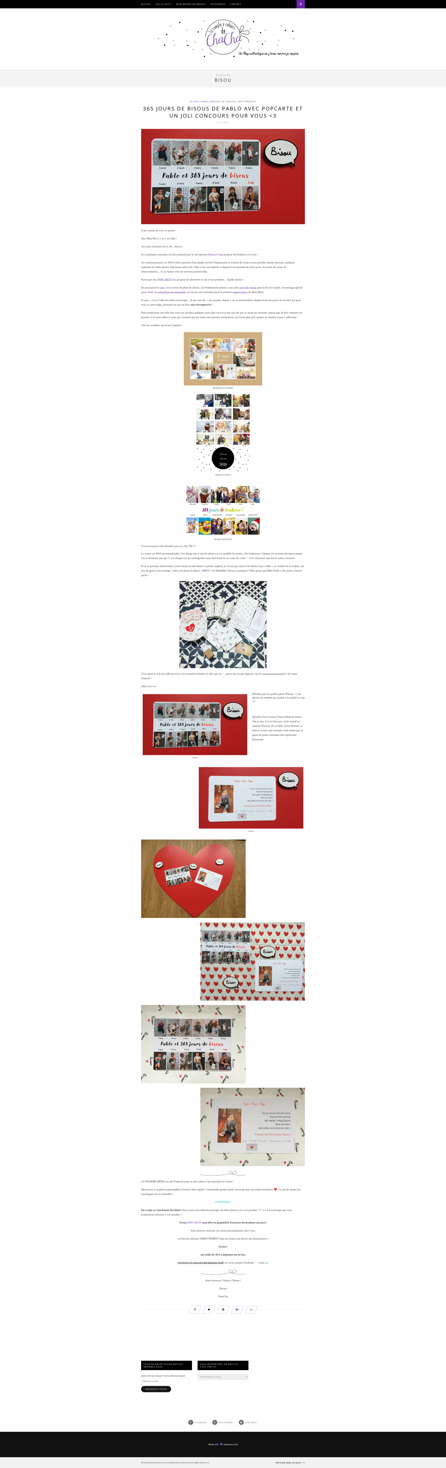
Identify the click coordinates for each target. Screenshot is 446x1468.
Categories (217, 4)
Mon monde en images (191, 4)
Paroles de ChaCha (222, 101)
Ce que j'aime (199, 101)
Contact (235, 4)
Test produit (246, 101)
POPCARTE (194, 1222)
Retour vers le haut (289, 1462)
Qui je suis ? (164, 4)
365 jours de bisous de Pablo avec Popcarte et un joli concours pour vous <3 (223, 112)
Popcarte (213, 254)
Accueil (146, 4)
